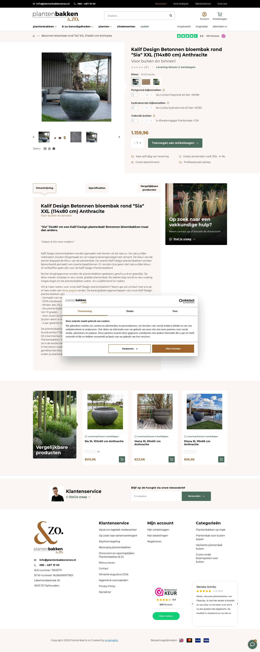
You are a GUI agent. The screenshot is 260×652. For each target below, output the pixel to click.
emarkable (111, 640)
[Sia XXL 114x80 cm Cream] (146, 81)
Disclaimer (105, 592)
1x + (177, 120)
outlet (145, 26)
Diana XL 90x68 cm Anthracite (197, 443)
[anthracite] (86, 451)
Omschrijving (44, 188)
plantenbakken (44, 26)
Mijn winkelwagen (158, 529)
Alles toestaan (173, 348)
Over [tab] (175, 311)
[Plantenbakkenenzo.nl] (56, 16)
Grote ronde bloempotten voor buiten (207, 558)
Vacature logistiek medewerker (118, 529)
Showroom (161, 3)
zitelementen (126, 26)
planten (104, 26)
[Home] (34, 36)
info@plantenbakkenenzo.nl (53, 3)
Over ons (222, 3)
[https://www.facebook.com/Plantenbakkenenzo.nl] (54, 148)
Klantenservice (203, 3)
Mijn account (160, 523)
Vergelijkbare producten (149, 188)
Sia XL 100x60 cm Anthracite (104, 441)
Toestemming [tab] (85, 311)
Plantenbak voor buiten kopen (210, 537)
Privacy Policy (107, 586)
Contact (103, 568)
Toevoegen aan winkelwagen (173, 143)
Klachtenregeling (109, 541)
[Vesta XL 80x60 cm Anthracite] (154, 411)
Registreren (154, 541)
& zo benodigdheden (76, 26)
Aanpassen (128, 348)
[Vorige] (33, 137)
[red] (89, 451)
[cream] (95, 451)
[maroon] (194, 451)
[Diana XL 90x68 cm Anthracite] (204, 411)
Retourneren (107, 562)
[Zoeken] (171, 15)
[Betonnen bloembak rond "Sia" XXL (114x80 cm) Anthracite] (76, 87)
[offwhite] (188, 451)
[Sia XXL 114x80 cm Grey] (156, 81)
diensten (219, 26)
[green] (92, 451)
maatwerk (184, 26)
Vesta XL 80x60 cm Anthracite (147, 443)
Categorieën (208, 523)
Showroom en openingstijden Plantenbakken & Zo (117, 555)
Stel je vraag (182, 239)
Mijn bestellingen (157, 535)
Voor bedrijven (181, 3)
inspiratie (202, 26)
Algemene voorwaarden (113, 580)
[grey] (191, 451)
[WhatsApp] (49, 148)
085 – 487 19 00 (86, 3)
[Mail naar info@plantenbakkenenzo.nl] (45, 148)
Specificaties (97, 188)
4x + (179, 107)
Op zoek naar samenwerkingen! (118, 535)
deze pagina (69, 290)
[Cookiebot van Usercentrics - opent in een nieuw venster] (181, 301)
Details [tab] (130, 311)
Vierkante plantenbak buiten (209, 547)
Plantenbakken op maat (210, 529)
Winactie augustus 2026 (113, 574)
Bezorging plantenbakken (115, 547)
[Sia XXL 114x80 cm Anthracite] (135, 81)
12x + (177, 94)
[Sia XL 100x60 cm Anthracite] (105, 411)
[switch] (134, 95)
